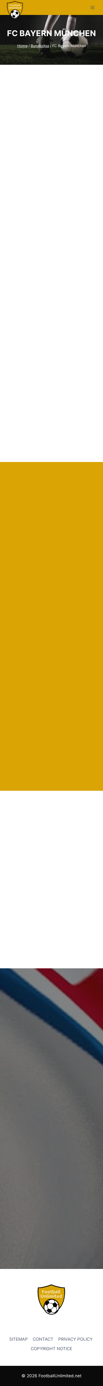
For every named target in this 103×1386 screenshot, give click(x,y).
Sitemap (18, 1339)
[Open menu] (92, 7)
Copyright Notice (51, 1348)
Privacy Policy (76, 1339)
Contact (43, 1339)
